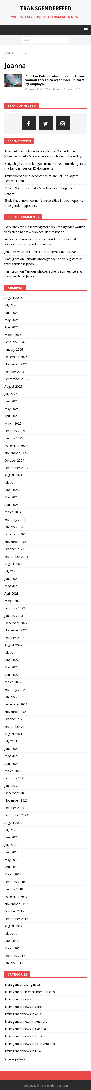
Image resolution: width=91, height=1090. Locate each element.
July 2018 (10, 845)
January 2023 (13, 616)
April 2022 (11, 675)
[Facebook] (29, 123)
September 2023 (16, 556)
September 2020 (16, 815)
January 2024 (13, 527)
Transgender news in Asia (22, 1014)
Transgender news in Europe (24, 1036)
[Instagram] (63, 123)
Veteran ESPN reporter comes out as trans (47, 252)
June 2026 (11, 312)
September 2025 (16, 379)
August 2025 (13, 386)
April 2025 (11, 416)
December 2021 (15, 704)
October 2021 (14, 719)
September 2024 (16, 468)
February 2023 (14, 608)
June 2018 (11, 852)
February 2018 (14, 882)
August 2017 (13, 926)
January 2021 (13, 786)
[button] (85, 29)
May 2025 (11, 409)
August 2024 (13, 475)
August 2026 (13, 298)
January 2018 (13, 889)
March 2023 (12, 601)
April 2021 (11, 763)
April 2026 (11, 327)
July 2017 (10, 933)
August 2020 (13, 823)
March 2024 (12, 512)
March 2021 (12, 771)
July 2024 (10, 482)
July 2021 (10, 741)
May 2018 (11, 860)
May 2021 (11, 756)
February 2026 (14, 342)
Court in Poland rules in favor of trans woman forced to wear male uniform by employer (55, 80)
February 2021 (14, 778)
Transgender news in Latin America (29, 1044)
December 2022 (15, 623)
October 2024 (14, 460)
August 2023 (13, 564)
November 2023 (16, 542)
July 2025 (10, 394)
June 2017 (11, 941)
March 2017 (12, 948)
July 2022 (10, 653)
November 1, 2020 (39, 89)
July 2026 (10, 305)
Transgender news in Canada (25, 1029)
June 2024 (11, 490)
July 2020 (10, 830)
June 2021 (11, 749)
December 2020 (15, 793)
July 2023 (10, 571)
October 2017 (14, 911)
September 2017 (16, 919)
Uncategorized (14, 1058)
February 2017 (14, 956)
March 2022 (12, 682)
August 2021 (13, 734)
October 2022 (14, 638)
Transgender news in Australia (25, 1021)
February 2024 (14, 519)
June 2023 (11, 579)
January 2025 (13, 438)
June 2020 (11, 837)
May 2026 (11, 320)
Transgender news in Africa (23, 1007)
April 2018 (11, 867)
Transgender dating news (22, 984)
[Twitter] (46, 123)
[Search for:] (45, 40)
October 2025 (14, 372)
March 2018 (12, 874)
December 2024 (15, 445)
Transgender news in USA (22, 1051)
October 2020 (14, 808)
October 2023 (14, 549)
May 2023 (11, 586)
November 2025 (16, 364)
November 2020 (16, 800)
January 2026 (13, 349)
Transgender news (17, 999)
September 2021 (16, 726)
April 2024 (11, 505)
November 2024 (16, 453)
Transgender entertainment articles (29, 992)
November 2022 (16, 630)
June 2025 (11, 401)
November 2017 (16, 904)
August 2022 (13, 645)
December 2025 (15, 357)
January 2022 (13, 697)
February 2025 (14, 431)
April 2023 (11, 593)
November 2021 (16, 712)
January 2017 (13, 963)
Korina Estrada (64, 89)
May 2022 (11, 667)
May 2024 (11, 497)
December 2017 (15, 896)
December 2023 (15, 534)
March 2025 (12, 423)
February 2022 (14, 689)
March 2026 (12, 335)
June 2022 (11, 660)
